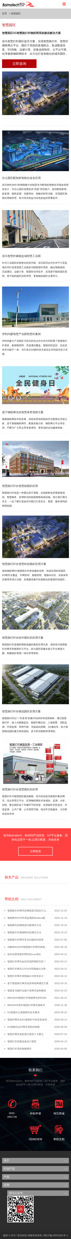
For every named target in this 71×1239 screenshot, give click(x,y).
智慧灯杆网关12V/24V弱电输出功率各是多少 (28, 968)
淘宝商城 (58, 1113)
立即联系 (35, 851)
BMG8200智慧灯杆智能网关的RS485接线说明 (28, 997)
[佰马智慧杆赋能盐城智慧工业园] (35, 228)
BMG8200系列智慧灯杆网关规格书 (26, 1005)
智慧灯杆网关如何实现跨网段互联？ (26, 961)
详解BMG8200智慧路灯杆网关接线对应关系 (28, 947)
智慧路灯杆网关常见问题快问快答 (25, 939)
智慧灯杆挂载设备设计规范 (21, 1041)
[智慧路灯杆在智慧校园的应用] (35, 458)
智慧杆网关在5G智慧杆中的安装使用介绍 (28, 1019)
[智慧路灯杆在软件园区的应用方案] (35, 610)
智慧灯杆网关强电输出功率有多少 (25, 976)
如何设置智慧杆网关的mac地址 (24, 954)
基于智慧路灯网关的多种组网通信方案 (27, 983)
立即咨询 (19, 64)
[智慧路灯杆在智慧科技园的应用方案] (35, 536)
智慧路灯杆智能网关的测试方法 (24, 932)
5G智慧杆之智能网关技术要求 (23, 1012)
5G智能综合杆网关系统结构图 (23, 1026)
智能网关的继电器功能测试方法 (24, 925)
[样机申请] (35, 1104)
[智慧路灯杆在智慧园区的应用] (35, 762)
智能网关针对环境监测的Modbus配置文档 (28, 917)
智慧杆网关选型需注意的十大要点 (25, 1034)
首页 (4, 13)
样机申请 (35, 1113)
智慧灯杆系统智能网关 (19, 1048)
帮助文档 (58, 1139)
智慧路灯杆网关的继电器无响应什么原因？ (28, 910)
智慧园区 (16, 13)
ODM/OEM (35, 1139)
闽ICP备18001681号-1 (55, 1235)
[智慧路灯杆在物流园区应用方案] (35, 684)
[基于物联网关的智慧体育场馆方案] (35, 384)
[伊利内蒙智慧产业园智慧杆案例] (35, 306)
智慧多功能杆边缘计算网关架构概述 (26, 990)
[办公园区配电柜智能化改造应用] (35, 150)
